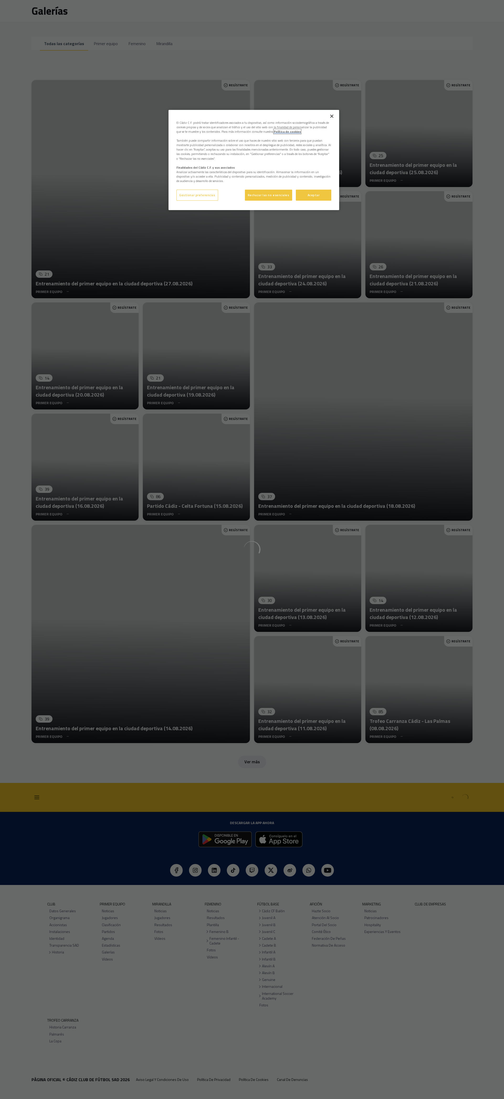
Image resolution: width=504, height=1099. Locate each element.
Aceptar (314, 195)
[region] (254, 160)
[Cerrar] (332, 116)
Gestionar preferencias (197, 195)
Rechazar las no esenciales (268, 195)
